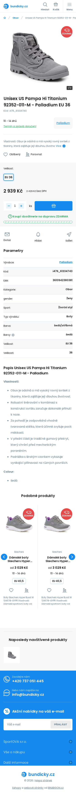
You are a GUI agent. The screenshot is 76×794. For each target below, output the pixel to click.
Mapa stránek (43, 780)
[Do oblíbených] (11, 590)
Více (58, 146)
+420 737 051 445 (28, 681)
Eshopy (16, 788)
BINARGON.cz (56, 788)
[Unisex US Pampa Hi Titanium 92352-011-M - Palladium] (12, 655)
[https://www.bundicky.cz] (5, 18)
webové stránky (33, 788)
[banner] (22, 6)
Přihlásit (60, 724)
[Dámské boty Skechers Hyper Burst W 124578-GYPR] (19, 523)
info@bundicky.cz (28, 694)
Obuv (16, 17)
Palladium (63, 123)
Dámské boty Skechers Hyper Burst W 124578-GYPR (19, 559)
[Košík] (56, 6)
